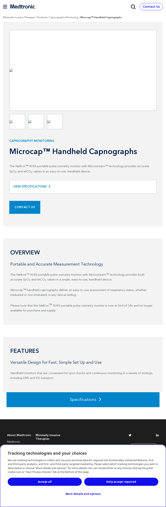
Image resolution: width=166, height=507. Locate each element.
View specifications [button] (30, 186)
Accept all (45, 482)
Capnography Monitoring (63, 17)
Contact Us (25, 207)
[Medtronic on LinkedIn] (157, 435)
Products (42, 17)
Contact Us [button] (151, 6)
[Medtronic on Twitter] (130, 435)
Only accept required (121, 482)
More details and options (83, 494)
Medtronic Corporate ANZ (17, 444)
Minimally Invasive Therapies (19, 17)
